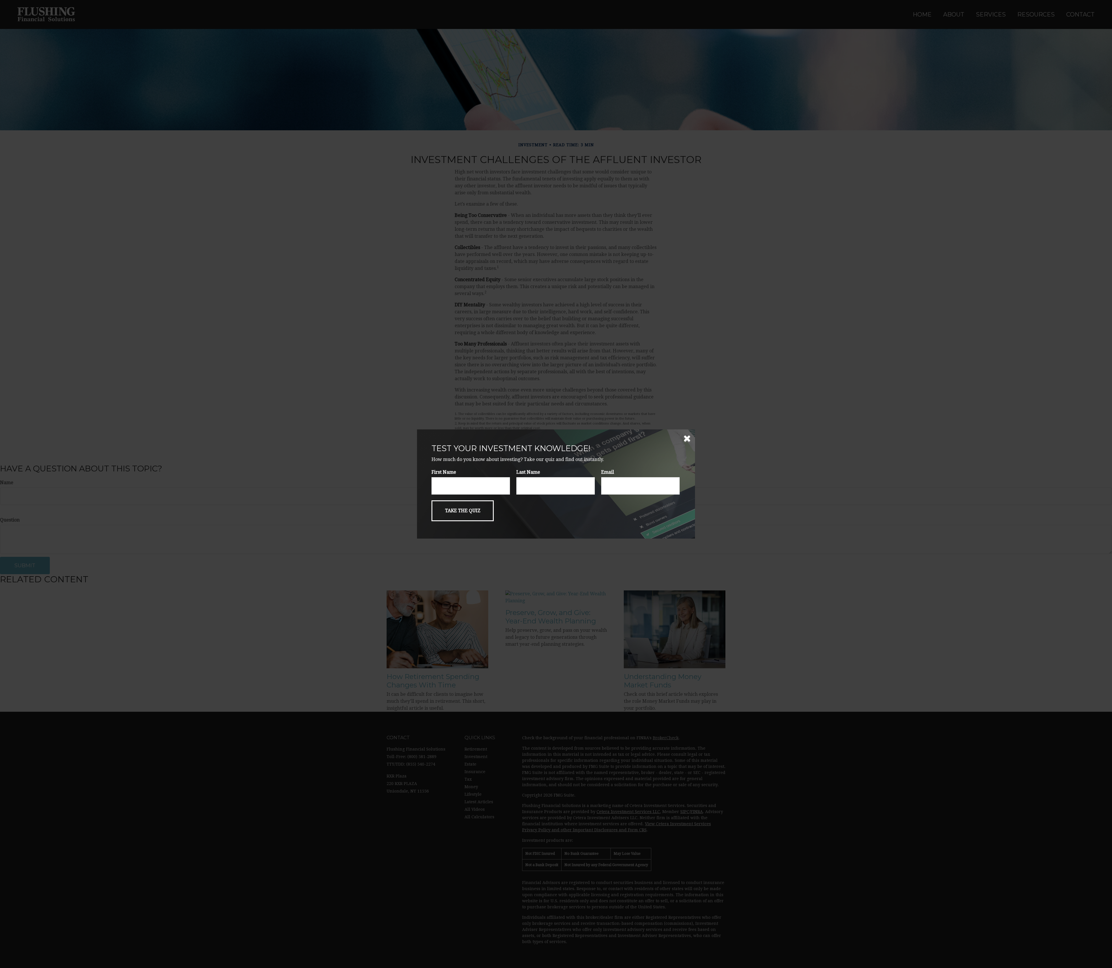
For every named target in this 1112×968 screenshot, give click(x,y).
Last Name (528, 472)
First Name (443, 472)
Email (607, 472)
